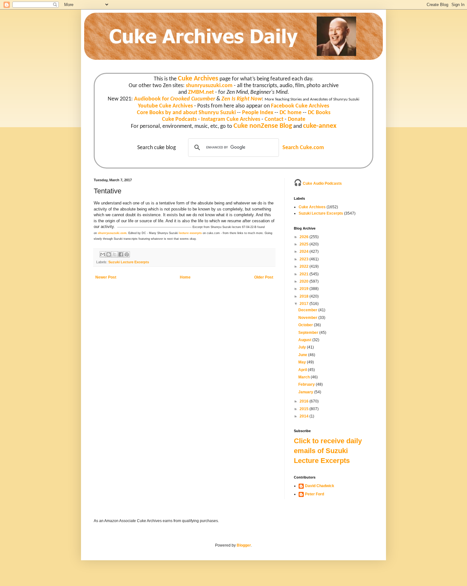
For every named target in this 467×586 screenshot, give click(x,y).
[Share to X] (115, 254)
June (303, 355)
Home (185, 277)
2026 (304, 237)
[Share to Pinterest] (127, 254)
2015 (304, 409)
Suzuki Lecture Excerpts (128, 262)
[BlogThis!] (108, 254)
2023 (304, 259)
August (305, 340)
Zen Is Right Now (241, 99)
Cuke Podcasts (179, 119)
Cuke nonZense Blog (263, 126)
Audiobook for (174, 99)
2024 (304, 251)
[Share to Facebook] (121, 254)
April (303, 370)
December (308, 310)
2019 (304, 288)
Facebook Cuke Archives (300, 106)
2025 (304, 244)
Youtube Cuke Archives (165, 106)
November (308, 317)
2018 (304, 296)
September (308, 332)
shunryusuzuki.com (209, 86)
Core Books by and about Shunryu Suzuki (186, 113)
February (307, 384)
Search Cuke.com (303, 148)
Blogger (244, 545)
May (302, 362)
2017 (304, 303)
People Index (257, 113)
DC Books (319, 113)
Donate (296, 119)
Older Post (263, 277)
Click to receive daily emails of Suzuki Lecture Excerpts (328, 451)
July (302, 347)
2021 (304, 274)
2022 (304, 266)
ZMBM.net (201, 92)
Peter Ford (314, 494)
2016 (304, 401)
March (304, 377)
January (306, 392)
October (306, 325)
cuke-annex (319, 126)
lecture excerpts (190, 233)
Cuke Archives (198, 78)
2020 (304, 281)
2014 (304, 416)
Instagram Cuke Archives (230, 119)
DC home (290, 113)
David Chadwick (319, 486)
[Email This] (102, 254)
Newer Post (105, 277)
